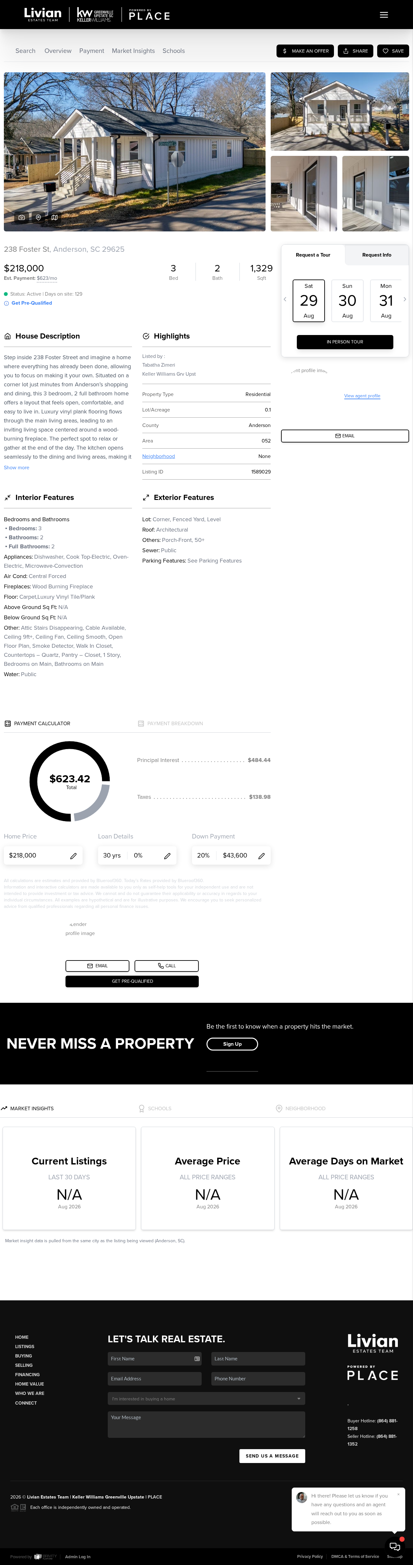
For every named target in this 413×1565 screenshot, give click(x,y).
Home (21, 1337)
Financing (27, 1374)
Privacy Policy (310, 1556)
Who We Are (29, 1393)
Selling (24, 1365)
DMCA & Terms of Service (355, 1556)
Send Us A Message (272, 1456)
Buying (23, 1356)
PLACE (155, 1497)
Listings (24, 1346)
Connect (26, 1403)
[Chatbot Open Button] (395, 1547)
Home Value (29, 1384)
